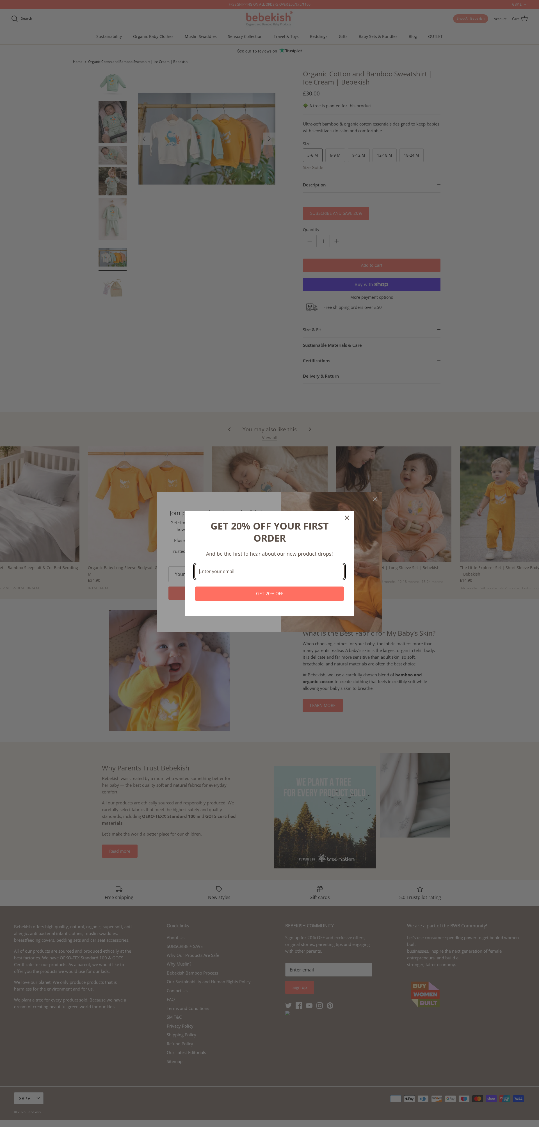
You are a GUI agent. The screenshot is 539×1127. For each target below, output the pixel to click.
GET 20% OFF (269, 593)
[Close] (347, 517)
